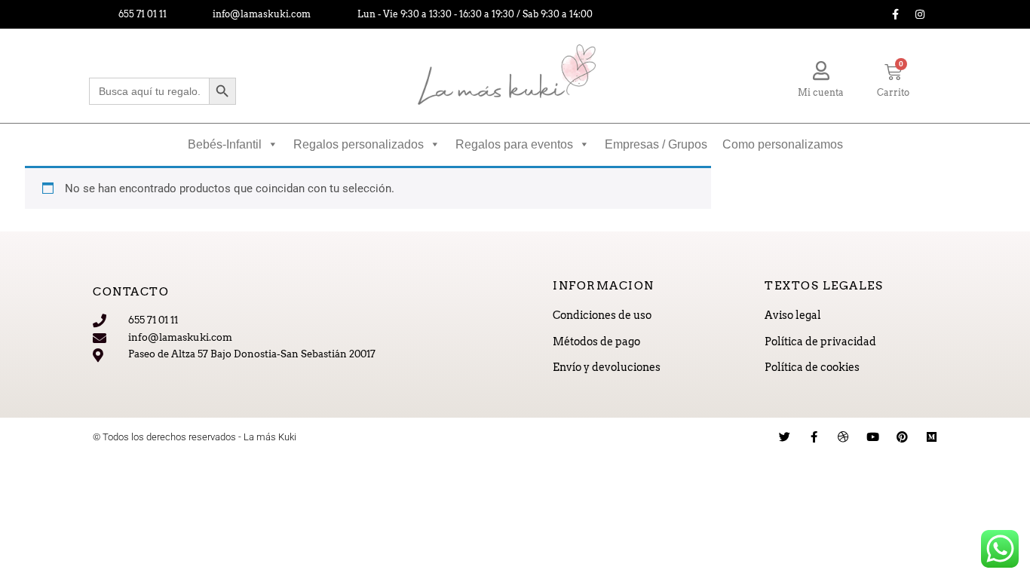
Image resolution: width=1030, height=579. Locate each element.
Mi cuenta (821, 92)
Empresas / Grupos (656, 144)
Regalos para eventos (514, 144)
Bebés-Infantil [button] (225, 144)
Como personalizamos (782, 144)
